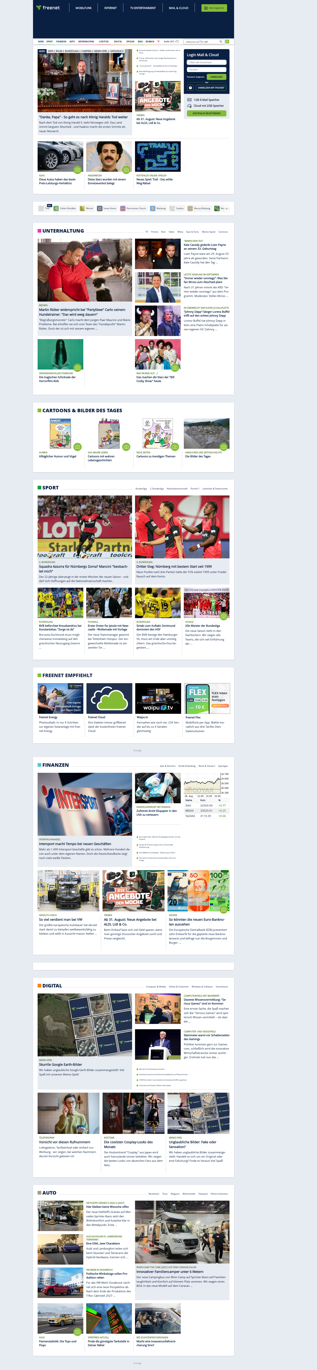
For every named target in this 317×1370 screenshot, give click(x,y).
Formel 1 (195, 488)
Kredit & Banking (187, 766)
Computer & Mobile (156, 986)
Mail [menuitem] (140, 41)
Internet (110, 8)
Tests (165, 1193)
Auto (49, 1192)
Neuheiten (154, 1193)
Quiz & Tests (192, 231)
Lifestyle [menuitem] (104, 41)
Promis (154, 231)
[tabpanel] (85, 92)
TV (146, 231)
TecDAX (190, 816)
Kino (163, 231)
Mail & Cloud (178, 8)
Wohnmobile (189, 1193)
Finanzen (55, 765)
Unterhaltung (63, 230)
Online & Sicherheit (179, 986)
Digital (52, 985)
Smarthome (222, 986)
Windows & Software (202, 986)
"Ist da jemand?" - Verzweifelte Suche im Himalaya (158, 66)
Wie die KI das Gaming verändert (152, 1069)
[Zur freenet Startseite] (48, 8)
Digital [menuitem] (118, 41)
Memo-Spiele (209, 231)
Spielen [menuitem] (130, 41)
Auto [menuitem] (72, 41)
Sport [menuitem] (49, 41)
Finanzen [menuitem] (61, 41)
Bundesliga (141, 488)
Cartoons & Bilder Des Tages (82, 410)
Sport (50, 487)
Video (171, 231)
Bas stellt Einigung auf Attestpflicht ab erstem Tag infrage (157, 72)
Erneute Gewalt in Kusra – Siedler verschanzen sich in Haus (159, 51)
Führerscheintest (219, 1193)
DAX (188, 805)
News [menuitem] (41, 41)
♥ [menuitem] (158, 41)
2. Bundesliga (157, 488)
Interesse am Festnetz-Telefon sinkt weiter (155, 1085)
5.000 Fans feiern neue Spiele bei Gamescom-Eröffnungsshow (162, 1080)
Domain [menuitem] (150, 41)
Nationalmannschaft (177, 488)
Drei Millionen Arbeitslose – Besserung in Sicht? (157, 852)
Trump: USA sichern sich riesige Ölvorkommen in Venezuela (157, 59)
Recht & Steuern (207, 766)
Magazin (175, 1193)
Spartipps (223, 766)
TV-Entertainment (143, 8)
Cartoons (223, 231)
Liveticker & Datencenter (215, 488)
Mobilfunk (84, 8)
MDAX (189, 811)
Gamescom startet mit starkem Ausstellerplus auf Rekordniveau (163, 1074)
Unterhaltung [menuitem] (86, 41)
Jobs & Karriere (168, 766)
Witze (180, 231)
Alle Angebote (216, 8)
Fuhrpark (203, 1193)
